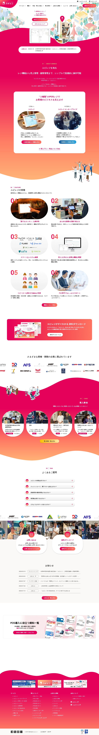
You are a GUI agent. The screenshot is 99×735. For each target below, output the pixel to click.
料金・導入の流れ (37, 6)
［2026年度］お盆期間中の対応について (52, 586)
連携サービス (16, 715)
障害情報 (55, 713)
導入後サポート (37, 705)
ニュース (65, 6)
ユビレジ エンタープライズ (20, 698)
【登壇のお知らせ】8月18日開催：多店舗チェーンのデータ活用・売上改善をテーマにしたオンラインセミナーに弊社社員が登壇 (60, 576)
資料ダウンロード (89, 6)
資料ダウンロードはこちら (39, 19)
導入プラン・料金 (37, 696)
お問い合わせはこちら (39, 24)
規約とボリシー (77, 698)
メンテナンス (56, 710)
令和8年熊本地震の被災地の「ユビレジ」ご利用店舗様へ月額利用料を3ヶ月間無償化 (56, 50)
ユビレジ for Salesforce (19, 708)
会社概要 (43, 732)
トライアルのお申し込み (39, 718)
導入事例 (47, 6)
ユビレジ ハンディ (17, 703)
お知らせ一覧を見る (49, 598)
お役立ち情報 (56, 6)
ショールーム (36, 713)
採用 (48, 732)
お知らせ (32, 576)
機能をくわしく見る (49, 305)
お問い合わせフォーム (30, 549)
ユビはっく (56, 696)
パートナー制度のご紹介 (79, 696)
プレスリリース (32, 571)
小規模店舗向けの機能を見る (31, 142)
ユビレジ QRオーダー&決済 (20, 701)
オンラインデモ (37, 715)
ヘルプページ (82, 1)
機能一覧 (15, 713)
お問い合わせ (73, 6)
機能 (28, 6)
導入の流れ (36, 698)
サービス (21, 6)
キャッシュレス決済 (18, 710)
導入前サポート (37, 701)
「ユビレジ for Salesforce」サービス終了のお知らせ (55, 591)
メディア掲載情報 (57, 715)
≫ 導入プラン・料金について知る (49, 149)
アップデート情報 (33, 581)
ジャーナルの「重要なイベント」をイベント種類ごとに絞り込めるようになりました (60, 581)
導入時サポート (37, 703)
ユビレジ (15, 696)
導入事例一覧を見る (49, 441)
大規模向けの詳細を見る (67, 142)
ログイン (93, 1)
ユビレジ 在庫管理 (17, 705)
